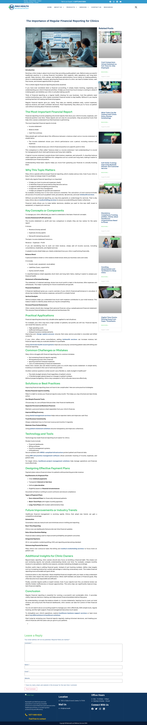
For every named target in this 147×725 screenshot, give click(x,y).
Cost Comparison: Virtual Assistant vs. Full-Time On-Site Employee (109, 65)
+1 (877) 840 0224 (79, 2)
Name (27, 664)
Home (49, 7)
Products (71, 7)
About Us (58, 7)
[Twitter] (96, 709)
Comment (28, 643)
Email (27, 671)
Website (27, 678)
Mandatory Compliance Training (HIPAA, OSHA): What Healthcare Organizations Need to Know (109, 217)
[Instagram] (114, 2)
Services (83, 7)
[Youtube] (120, 2)
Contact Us (96, 7)
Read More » (104, 72)
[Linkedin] (117, 2)
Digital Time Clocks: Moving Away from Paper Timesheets (109, 319)
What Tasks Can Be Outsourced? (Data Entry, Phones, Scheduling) (108, 115)
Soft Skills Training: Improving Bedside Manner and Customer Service (110, 165)
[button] (136, 7)
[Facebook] (110, 2)
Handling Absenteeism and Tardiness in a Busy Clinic (108, 270)
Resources (108, 7)
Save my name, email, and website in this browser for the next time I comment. (51, 685)
